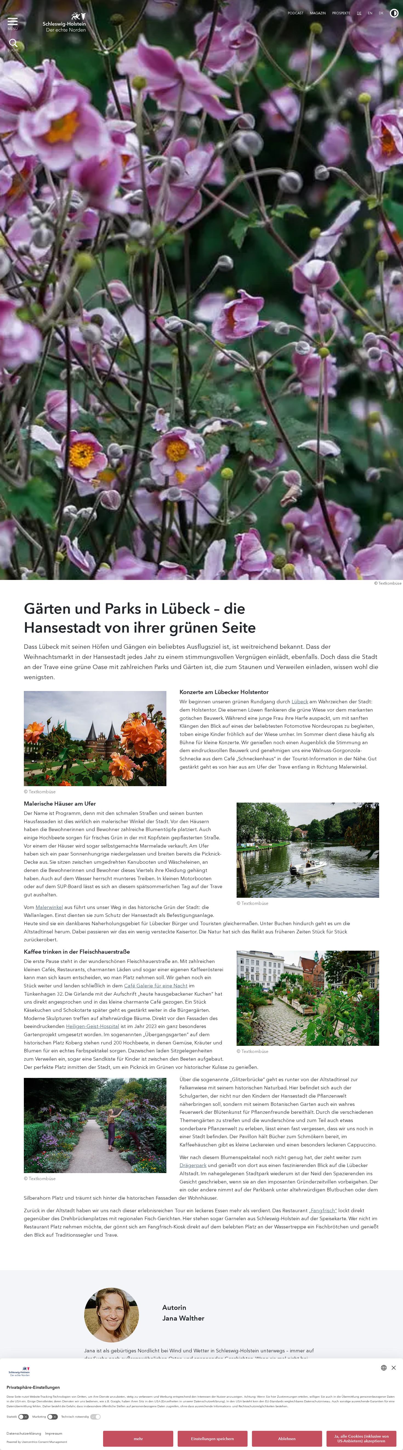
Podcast (295, 13)
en (370, 13)
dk (381, 13)
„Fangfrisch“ (323, 1211)
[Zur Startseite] (64, 21)
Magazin (318, 13)
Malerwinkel (49, 907)
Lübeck (300, 702)
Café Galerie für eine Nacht (156, 986)
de (359, 13)
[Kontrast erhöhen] (394, 13)
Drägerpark (193, 1165)
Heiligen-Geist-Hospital (92, 1026)
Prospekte (341, 13)
